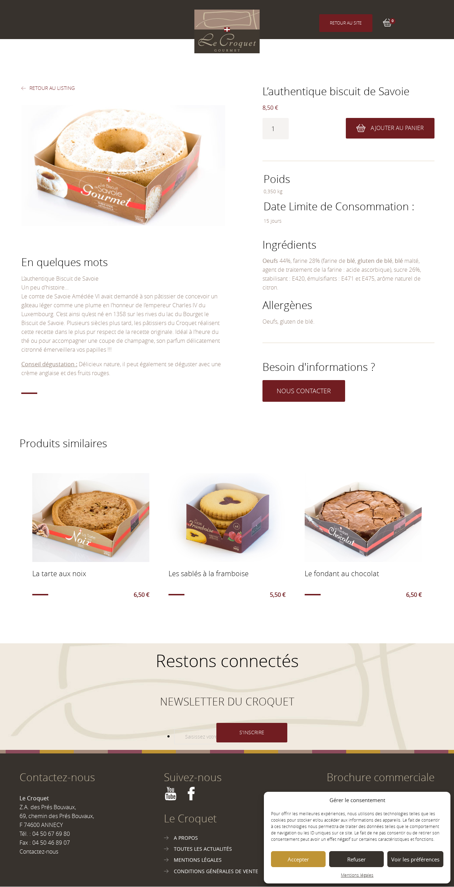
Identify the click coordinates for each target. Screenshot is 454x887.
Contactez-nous (39, 851)
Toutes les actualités (203, 849)
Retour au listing (52, 88)
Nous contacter (304, 390)
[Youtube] (170, 798)
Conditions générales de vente (216, 871)
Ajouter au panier (397, 128)
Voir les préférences (415, 859)
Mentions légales (357, 875)
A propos (186, 838)
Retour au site (346, 23)
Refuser (356, 859)
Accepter (298, 859)
